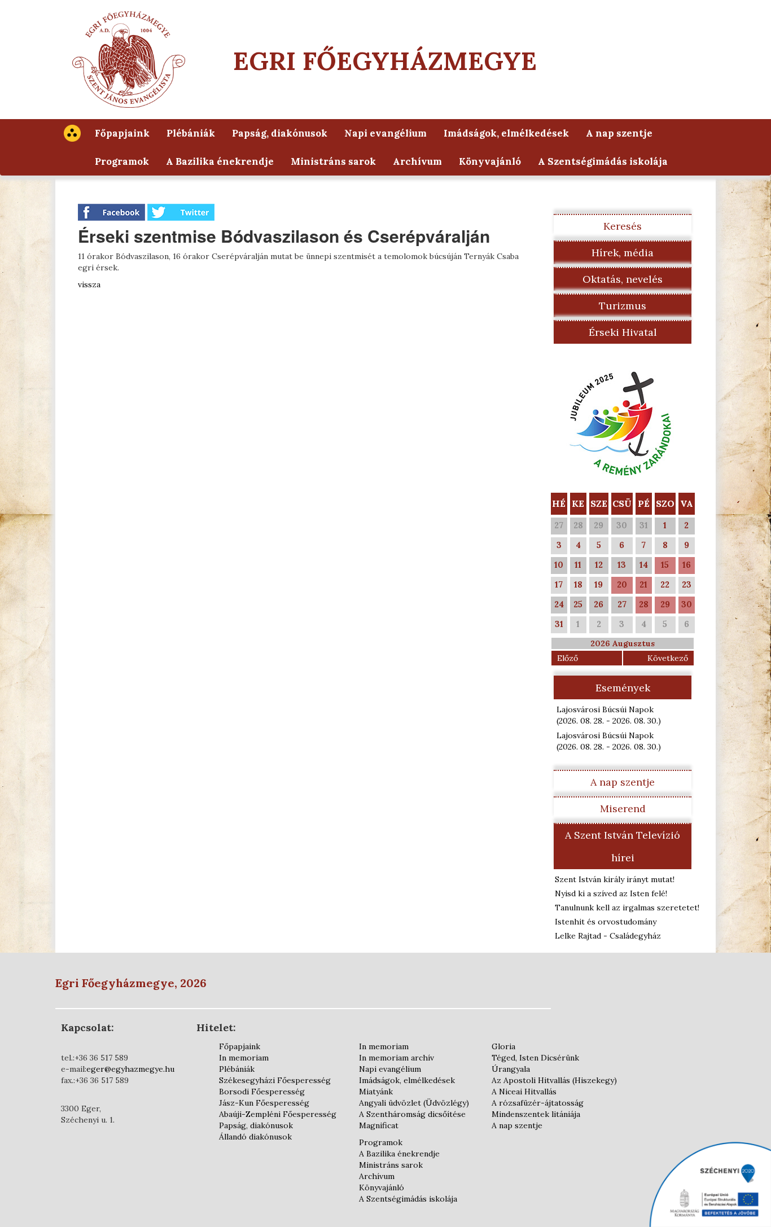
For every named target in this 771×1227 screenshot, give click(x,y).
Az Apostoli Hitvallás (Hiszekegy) (554, 1080)
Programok (122, 161)
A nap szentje (619, 133)
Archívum (417, 161)
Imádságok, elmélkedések (506, 133)
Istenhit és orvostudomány (605, 922)
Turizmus (622, 305)
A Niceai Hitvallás (524, 1091)
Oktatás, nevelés (622, 279)
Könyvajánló (490, 161)
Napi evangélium (385, 133)
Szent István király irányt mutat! (614, 879)
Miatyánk (376, 1091)
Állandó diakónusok (255, 1137)
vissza (89, 284)
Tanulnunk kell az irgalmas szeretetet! (627, 907)
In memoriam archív (396, 1058)
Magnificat (378, 1125)
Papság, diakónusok (279, 133)
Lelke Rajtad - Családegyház (608, 936)
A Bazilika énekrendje (220, 161)
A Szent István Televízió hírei (622, 846)
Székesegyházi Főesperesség (275, 1080)
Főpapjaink (122, 133)
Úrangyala (511, 1069)
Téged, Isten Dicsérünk (535, 1058)
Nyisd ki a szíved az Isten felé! (611, 893)
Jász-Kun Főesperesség (264, 1103)
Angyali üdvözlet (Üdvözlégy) (414, 1103)
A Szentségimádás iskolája (603, 161)
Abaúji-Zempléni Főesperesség (277, 1114)
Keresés (622, 226)
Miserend (623, 808)
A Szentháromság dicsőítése (412, 1114)
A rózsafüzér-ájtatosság (538, 1103)
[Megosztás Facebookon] (112, 212)
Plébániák (191, 133)
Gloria (503, 1046)
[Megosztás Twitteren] (180, 212)
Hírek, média (623, 252)
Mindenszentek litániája (536, 1114)
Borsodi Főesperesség (262, 1091)
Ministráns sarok (333, 161)
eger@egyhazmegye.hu (130, 1069)
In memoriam (244, 1058)
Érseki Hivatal (623, 332)
